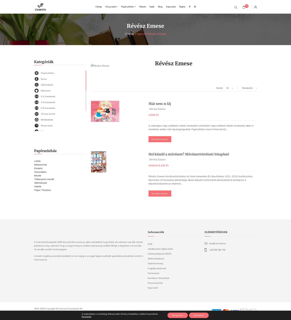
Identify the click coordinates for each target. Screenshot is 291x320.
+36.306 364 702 (217, 249)
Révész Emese (157, 109)
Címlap (129, 34)
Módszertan (40, 164)
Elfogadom (177, 315)
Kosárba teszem (160, 139)
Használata (40, 172)
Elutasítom (199, 315)
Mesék (37, 175)
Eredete (38, 168)
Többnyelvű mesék (44, 179)
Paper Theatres (42, 190)
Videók (37, 186)
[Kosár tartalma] (243, 7)
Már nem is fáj (160, 104)
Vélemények (40, 182)
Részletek (86, 316)
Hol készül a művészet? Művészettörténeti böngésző (189, 154)
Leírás (37, 161)
